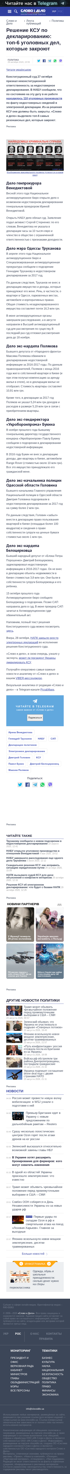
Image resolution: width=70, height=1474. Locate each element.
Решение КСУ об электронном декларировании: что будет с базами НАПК (34, 887)
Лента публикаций (33, 22)
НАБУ (41, 738)
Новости (14, 1091)
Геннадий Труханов (20, 738)
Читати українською (18, 69)
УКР (54, 11)
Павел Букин (16, 763)
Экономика (50, 1394)
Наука (46, 1366)
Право (46, 1386)
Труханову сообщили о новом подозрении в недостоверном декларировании (34, 844)
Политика (58, 20)
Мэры (15, 1386)
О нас (34, 1333)
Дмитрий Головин (19, 757)
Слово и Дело (11, 22)
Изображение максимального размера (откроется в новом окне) (35, 173)
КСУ (38, 757)
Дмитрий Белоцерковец (44, 763)
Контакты (54, 1333)
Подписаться (35, 717)
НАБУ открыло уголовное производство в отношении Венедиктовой (32, 852)
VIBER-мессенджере (29, 678)
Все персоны (20, 1390)
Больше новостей (33, 1253)
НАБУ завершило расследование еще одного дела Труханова (34, 859)
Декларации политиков (22, 745)
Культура (48, 1362)
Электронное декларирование (26, 751)
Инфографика (35, 1264)
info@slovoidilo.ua (35, 1409)
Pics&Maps (47, 689)
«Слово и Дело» (26, 1313)
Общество (49, 1378)
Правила (46, 1338)
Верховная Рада (22, 1366)
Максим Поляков (18, 770)
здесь (9, 630)
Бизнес (47, 1357)
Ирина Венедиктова (20, 732)
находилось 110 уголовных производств (34, 98)
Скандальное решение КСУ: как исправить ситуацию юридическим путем (34, 868)
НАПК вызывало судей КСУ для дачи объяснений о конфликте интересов (35, 877)
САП (53, 738)
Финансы (48, 1390)
